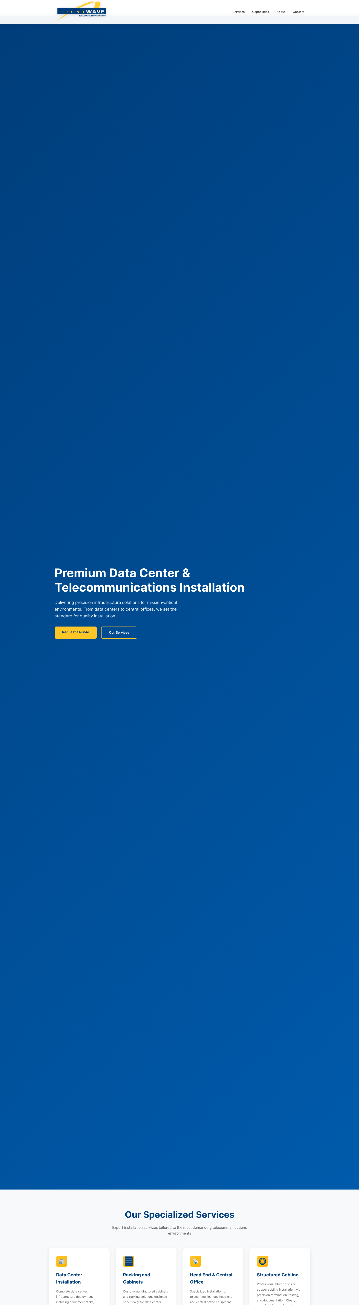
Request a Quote (75, 632)
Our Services (119, 632)
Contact (298, 12)
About (281, 12)
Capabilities (260, 12)
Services (239, 12)
